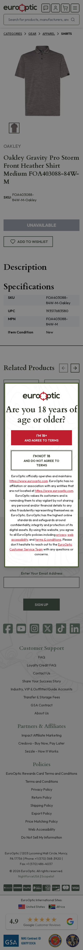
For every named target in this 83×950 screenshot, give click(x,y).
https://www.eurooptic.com (29, 481)
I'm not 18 (41, 460)
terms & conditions (48, 540)
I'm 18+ (41, 437)
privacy (61, 535)
